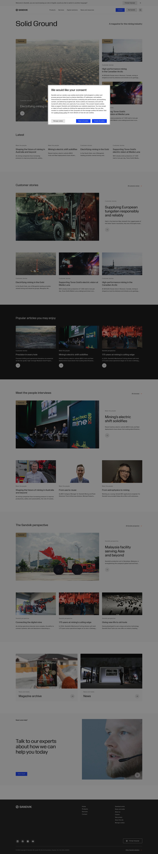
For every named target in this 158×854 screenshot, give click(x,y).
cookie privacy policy (60, 113)
